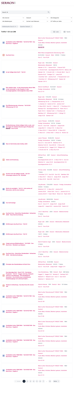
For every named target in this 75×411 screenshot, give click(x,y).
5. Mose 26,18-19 (52, 130)
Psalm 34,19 (67, 194)
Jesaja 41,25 (53, 204)
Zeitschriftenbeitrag (62, 155)
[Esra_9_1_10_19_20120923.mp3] (3, 127)
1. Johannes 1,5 (42, 104)
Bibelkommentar (63, 211)
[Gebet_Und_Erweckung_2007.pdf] (3, 160)
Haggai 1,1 (41, 274)
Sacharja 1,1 (56, 274)
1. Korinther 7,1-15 (43, 174)
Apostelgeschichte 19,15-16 (56, 69)
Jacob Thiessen (42, 121)
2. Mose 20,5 (61, 130)
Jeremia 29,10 (42, 191)
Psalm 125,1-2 (64, 108)
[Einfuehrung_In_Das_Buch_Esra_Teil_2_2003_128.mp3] (3, 224)
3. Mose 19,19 (42, 106)
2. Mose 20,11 (42, 177)
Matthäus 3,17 (42, 113)
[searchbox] (25, 12)
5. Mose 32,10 (42, 179)
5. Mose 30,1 (50, 189)
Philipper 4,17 (61, 147)
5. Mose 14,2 (58, 128)
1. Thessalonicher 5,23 (63, 76)
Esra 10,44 (46, 57)
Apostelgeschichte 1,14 (60, 162)
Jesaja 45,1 (41, 206)
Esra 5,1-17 (41, 345)
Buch (60, 272)
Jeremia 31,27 (60, 104)
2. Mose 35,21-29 (54, 149)
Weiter (55, 381)
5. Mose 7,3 (58, 132)
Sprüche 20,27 (42, 74)
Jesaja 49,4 (65, 177)
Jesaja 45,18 (57, 177)
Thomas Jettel (42, 170)
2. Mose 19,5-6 (42, 130)
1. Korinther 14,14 (42, 76)
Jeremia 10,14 (52, 76)
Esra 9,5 (66, 159)
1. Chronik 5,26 (50, 72)
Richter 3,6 (65, 132)
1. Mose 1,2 (50, 177)
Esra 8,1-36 (41, 301)
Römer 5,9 (60, 194)
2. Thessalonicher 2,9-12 (57, 101)
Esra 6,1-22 (41, 331)
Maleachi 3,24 (50, 276)
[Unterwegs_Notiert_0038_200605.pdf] (3, 174)
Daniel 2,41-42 (52, 104)
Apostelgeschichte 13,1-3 (45, 164)
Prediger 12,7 (51, 74)
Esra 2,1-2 (41, 142)
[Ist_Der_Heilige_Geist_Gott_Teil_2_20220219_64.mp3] (3, 72)
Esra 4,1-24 (41, 360)
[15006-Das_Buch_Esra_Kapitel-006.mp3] (3, 326)
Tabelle (68, 32)
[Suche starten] (48, 12)
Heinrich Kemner (42, 284)
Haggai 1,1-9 (61, 266)
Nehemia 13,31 (50, 279)
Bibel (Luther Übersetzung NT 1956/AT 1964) (50, 38)
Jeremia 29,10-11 (42, 194)
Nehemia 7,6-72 (57, 142)
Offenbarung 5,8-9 (52, 113)
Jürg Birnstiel (41, 184)
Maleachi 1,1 (41, 276)
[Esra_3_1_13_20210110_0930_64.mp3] (3, 89)
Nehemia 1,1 (41, 279)
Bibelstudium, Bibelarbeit (45, 65)
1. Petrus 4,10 (60, 145)
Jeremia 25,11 (59, 189)
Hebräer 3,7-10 (42, 67)
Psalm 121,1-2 (41, 111)
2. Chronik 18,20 (42, 69)
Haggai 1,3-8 (53, 147)
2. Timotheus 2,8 (60, 111)
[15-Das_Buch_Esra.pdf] (3, 55)
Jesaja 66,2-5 (42, 128)
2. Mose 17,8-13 (58, 159)
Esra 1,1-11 (46, 204)
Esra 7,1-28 (41, 316)
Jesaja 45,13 (48, 206)
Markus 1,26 (68, 69)
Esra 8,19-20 (52, 145)
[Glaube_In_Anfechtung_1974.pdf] (3, 285)
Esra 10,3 (57, 174)
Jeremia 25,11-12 (65, 191)
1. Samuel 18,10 (61, 67)
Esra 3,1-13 (41, 91)
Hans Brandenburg (43, 272)
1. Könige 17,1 (61, 113)
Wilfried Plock (42, 155)
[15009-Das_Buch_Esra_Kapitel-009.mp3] (3, 42)
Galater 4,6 (62, 79)
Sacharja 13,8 (42, 108)
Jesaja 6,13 (53, 125)
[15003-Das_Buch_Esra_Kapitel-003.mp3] (3, 370)
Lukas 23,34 (49, 162)
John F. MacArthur (43, 211)
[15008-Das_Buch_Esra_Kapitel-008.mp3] (3, 297)
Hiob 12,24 (56, 179)
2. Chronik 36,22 (60, 72)
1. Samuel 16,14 (52, 67)
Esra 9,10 (51, 174)
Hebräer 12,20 (50, 111)
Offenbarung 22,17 (53, 79)
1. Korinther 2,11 (42, 79)
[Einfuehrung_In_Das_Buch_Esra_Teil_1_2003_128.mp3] (3, 234)
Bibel (52, 55)
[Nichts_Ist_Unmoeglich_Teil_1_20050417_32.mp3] (3, 189)
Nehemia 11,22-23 (43, 145)
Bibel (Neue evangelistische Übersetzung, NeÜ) (51, 52)
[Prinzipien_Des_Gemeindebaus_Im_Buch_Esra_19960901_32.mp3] (3, 264)
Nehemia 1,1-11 (42, 189)
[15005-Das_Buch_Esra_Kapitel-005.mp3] (3, 341)
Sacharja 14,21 (64, 274)
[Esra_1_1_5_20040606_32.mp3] (3, 203)
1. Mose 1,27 (56, 106)
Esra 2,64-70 (48, 142)
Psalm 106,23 (52, 194)
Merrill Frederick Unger (44, 242)
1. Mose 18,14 (50, 191)
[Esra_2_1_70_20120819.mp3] (3, 144)
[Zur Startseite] (8, 3)
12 (50, 381)
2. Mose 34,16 (49, 132)
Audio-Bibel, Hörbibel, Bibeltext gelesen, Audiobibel (52, 42)
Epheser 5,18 (49, 115)
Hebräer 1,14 (41, 72)
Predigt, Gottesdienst (44, 89)
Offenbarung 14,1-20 (43, 101)
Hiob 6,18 (49, 179)
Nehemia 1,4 (41, 162)
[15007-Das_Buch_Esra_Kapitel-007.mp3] (3, 311)
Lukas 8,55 (59, 74)
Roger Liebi (41, 62)
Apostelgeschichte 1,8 (53, 108)
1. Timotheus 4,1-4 (65, 106)
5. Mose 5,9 (41, 132)
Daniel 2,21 (65, 206)
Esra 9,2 (49, 106)
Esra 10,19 (46, 125)
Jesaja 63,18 (60, 125)
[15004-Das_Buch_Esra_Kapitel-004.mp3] (3, 356)
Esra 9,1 (40, 125)
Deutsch (40, 40)
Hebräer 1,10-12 (42, 81)
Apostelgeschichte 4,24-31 (45, 159)
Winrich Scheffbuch (43, 87)
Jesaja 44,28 (61, 204)
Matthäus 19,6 (65, 174)
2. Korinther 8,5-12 (43, 147)
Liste (57, 32)
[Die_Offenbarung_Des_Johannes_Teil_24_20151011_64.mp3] (3, 106)
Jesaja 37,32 (41, 115)
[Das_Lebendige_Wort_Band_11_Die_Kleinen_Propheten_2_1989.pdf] (3, 275)
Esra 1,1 (40, 57)
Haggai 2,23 (48, 274)
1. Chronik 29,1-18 (43, 149)
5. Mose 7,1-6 (50, 128)
